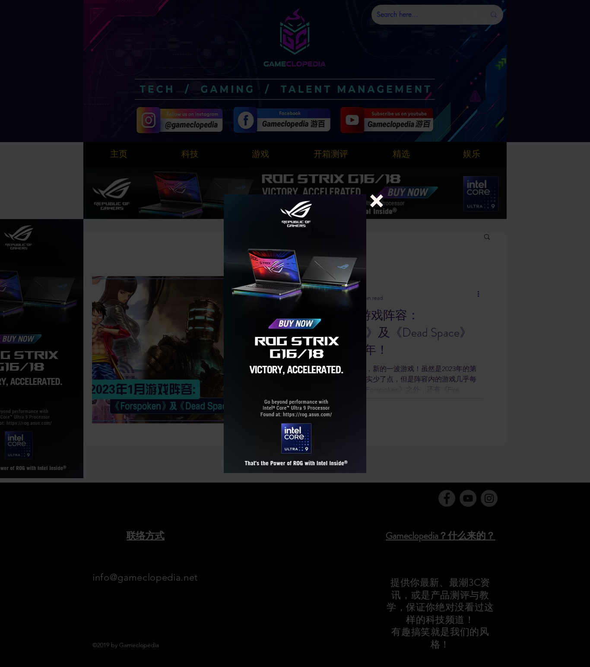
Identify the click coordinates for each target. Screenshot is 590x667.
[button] (376, 200)
